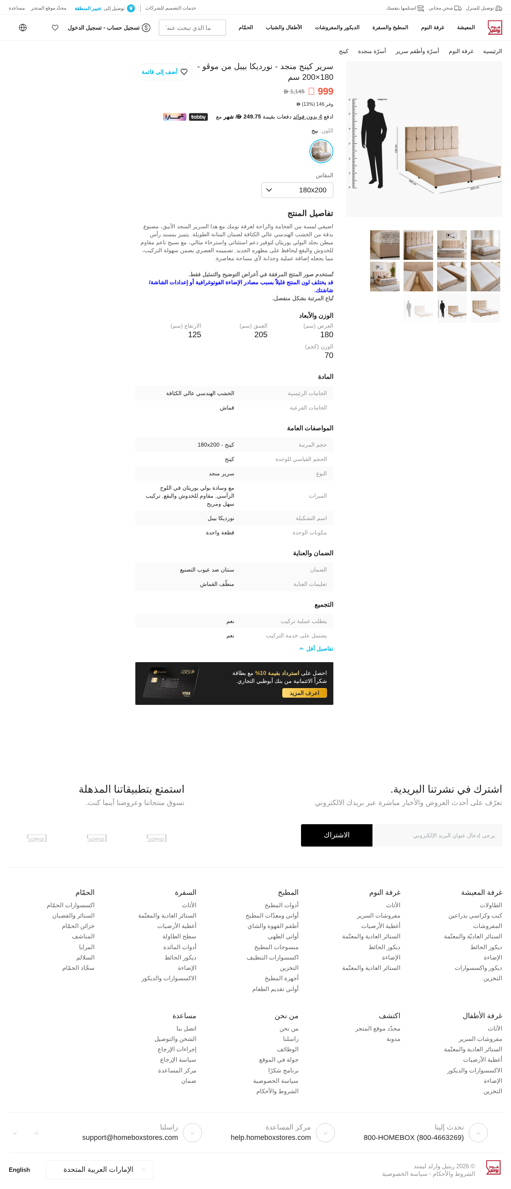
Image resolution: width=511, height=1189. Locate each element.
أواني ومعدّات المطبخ (272, 915)
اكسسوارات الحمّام (71, 905)
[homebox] (491, 27)
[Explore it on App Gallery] (37, 838)
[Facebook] (36, 1132)
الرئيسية (492, 51)
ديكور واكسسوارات (478, 967)
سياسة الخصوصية (276, 1080)
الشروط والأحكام (277, 1091)
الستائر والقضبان (73, 915)
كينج (344, 51)
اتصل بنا (186, 1028)
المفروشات (487, 925)
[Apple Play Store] (156, 838)
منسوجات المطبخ (276, 947)
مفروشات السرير (378, 915)
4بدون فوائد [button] (307, 117)
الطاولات (491, 905)
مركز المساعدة (177, 1070)
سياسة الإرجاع (178, 1059)
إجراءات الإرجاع (177, 1049)
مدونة (393, 1038)
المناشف (83, 936)
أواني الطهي (283, 936)
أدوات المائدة (179, 947)
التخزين (492, 978)
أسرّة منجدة (372, 51)
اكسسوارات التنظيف (273, 957)
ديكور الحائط (486, 947)
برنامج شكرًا (283, 1070)
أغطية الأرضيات (380, 925)
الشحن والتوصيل (175, 1038)
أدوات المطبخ (282, 905)
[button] (55, 27)
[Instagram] (14, 1132)
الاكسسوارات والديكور (168, 978)
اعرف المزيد (304, 693)
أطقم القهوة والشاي (273, 925)
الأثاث (393, 905)
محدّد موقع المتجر (377, 1028)
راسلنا (291, 1038)
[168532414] (321, 151)
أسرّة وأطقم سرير (417, 51)
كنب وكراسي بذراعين (475, 915)
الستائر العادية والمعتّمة (371, 936)
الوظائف (288, 1049)
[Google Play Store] (97, 838)
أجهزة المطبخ (282, 978)
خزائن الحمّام (78, 925)
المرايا (87, 947)
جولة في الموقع (279, 1059)
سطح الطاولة (179, 936)
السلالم (85, 957)
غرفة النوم (461, 51)
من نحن (289, 1028)
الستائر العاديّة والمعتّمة (473, 936)
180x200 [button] (313, 190)
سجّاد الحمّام (78, 967)
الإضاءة (493, 957)
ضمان (188, 1080)
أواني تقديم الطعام (275, 988)
